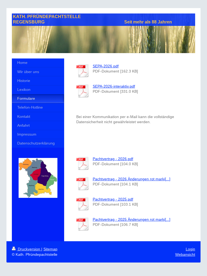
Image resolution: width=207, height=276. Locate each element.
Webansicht (185, 254)
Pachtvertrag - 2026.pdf (113, 159)
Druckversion (29, 249)
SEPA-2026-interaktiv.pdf (114, 86)
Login (190, 249)
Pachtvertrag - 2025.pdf (113, 199)
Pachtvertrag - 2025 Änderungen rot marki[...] (131, 219)
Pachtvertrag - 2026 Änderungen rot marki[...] (131, 179)
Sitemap (50, 249)
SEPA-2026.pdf (106, 66)
